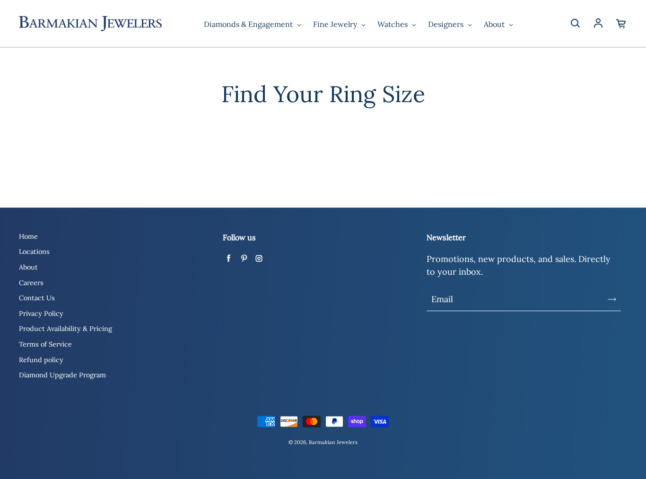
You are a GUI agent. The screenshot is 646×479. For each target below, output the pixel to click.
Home (28, 236)
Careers (31, 283)
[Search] (575, 23)
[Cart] (621, 23)
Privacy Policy (41, 313)
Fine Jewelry (336, 24)
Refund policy (41, 360)
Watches (393, 24)
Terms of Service (45, 344)
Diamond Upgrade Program (62, 375)
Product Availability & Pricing (65, 328)
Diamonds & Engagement (249, 24)
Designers (446, 24)
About (495, 24)
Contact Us (37, 298)
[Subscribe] (612, 299)
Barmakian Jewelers (333, 442)
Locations (34, 251)
